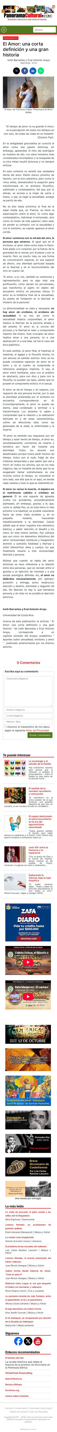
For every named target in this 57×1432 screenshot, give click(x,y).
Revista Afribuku (13, 1384)
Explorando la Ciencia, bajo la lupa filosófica (40, 878)
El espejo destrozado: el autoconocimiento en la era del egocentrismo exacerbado (40, 822)
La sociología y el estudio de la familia (40, 762)
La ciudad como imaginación (19, 1237)
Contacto (9, 1408)
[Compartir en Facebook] (24, 70)
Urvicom (33, 1429)
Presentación (21, 1408)
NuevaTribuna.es (13, 1378)
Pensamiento (10, 38)
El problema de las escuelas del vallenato (26, 1246)
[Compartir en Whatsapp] (41, 70)
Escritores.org (12, 1390)
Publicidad (34, 1408)
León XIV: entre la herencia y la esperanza (38, 850)
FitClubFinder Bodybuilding (18, 1373)
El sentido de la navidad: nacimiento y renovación (40, 791)
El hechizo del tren (14, 1358)
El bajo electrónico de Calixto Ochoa (23, 1309)
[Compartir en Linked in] (32, 70)
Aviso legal (46, 1408)
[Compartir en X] (16, 70)
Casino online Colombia (16, 1396)
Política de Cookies (19, 1411)
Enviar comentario (39, 735)
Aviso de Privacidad (37, 730)
